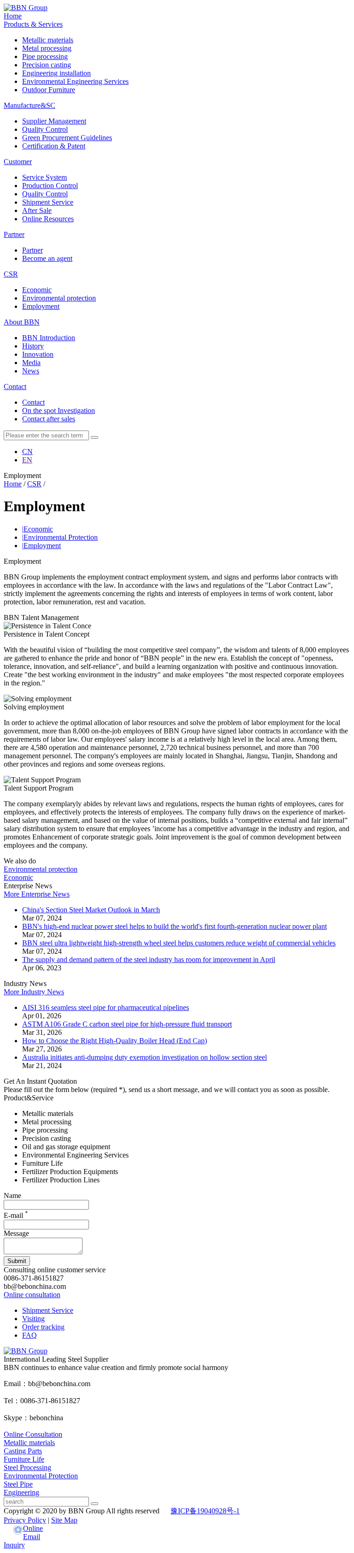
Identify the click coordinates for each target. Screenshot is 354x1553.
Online (33, 1528)
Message (16, 1233)
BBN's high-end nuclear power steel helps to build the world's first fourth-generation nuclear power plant (174, 926)
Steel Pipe (18, 1484)
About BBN (22, 322)
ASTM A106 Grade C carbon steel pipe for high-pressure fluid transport (127, 1024)
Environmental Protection (60, 537)
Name (12, 1195)
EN (27, 460)
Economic (37, 529)
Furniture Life (24, 1459)
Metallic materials (29, 1443)
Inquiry (14, 1545)
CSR (11, 274)
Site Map (64, 1520)
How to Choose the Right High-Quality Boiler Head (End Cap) (114, 1041)
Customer (18, 161)
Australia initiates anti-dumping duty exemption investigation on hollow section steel (144, 1057)
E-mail (16, 1215)
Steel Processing (27, 1467)
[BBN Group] (25, 8)
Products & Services (33, 24)
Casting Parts (23, 1451)
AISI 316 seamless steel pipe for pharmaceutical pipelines (105, 1007)
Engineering (21, 1492)
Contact (15, 386)
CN (27, 451)
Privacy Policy (25, 1520)
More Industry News (34, 992)
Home (13, 16)
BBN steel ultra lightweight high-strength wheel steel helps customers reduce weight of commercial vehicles (179, 943)
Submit (16, 1261)
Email (31, 1537)
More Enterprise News (37, 894)
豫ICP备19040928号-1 (205, 1511)
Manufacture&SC (29, 105)
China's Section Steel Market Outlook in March (91, 910)
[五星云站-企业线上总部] (18, 1530)
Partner (14, 234)
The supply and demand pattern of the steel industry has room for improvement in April (148, 959)
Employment (41, 545)
